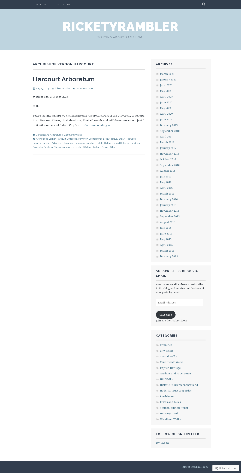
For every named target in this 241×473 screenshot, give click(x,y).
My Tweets (162, 442)
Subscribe (165, 314)
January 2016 (168, 205)
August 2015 (167, 222)
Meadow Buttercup (74, 143)
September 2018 (170, 131)
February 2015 (169, 256)
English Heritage (170, 367)
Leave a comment (85, 88)
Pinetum (48, 147)
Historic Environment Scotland (179, 385)
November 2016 (169, 153)
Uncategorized (169, 413)
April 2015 (166, 244)
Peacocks (38, 147)
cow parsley (112, 138)
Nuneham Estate (94, 143)
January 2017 (168, 148)
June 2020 (166, 102)
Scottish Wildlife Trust (174, 407)
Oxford (108, 143)
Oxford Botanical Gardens (126, 143)
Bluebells (72, 138)
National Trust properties (176, 390)
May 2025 (165, 91)
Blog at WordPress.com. (195, 466)
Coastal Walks (168, 356)
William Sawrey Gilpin (104, 147)
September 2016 (170, 165)
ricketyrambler (121, 26)
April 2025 (166, 96)
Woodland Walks (73, 134)
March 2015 (167, 250)
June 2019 (166, 119)
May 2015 (165, 239)
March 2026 (167, 74)
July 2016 (165, 176)
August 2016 (167, 170)
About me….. (42, 4)
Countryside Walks (171, 362)
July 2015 (165, 227)
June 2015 (166, 233)
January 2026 (168, 79)
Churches (166, 345)
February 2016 (169, 199)
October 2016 (168, 159)
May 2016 (165, 182)
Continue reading (97, 125)
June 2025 (166, 85)
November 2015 (169, 210)
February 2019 (169, 125)
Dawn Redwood (127, 138)
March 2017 (167, 142)
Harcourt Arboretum (64, 79)
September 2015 (170, 216)
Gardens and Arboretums (49, 134)
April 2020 (166, 113)
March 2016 (167, 193)
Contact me (63, 4)
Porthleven (167, 396)
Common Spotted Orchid (91, 138)
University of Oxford (81, 147)
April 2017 (166, 136)
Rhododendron (62, 147)
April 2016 (166, 187)
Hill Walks (166, 379)
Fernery (37, 143)
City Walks (166, 350)
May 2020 (165, 108)
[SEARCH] (204, 4)
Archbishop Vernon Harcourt (51, 138)
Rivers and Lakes (170, 402)
